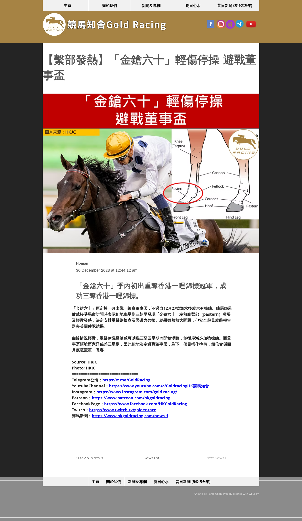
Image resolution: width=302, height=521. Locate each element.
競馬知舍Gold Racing (116, 24)
